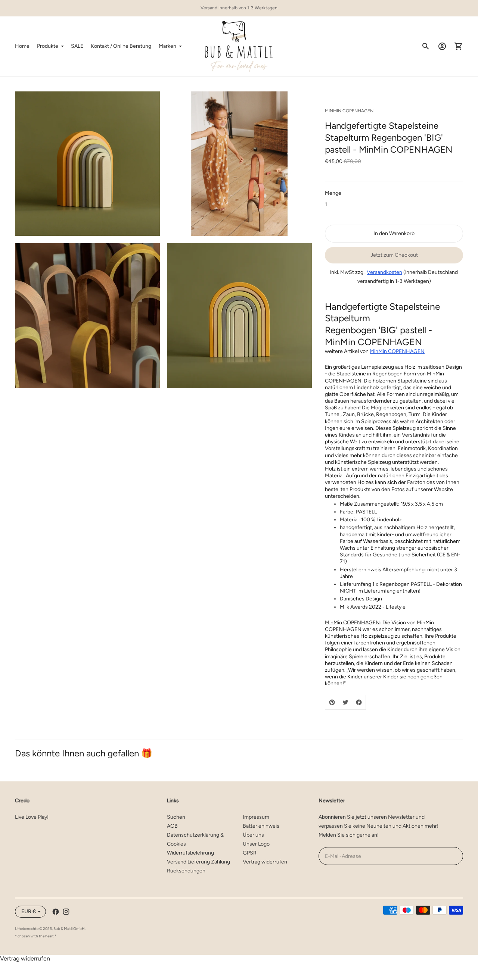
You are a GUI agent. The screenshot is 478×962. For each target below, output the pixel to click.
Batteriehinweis (261, 826)
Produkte (47, 46)
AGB (172, 826)
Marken (167, 46)
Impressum (256, 817)
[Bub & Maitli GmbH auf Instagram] (66, 911)
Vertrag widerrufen (265, 862)
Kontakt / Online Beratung (121, 46)
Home (22, 46)
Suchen (176, 817)
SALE (77, 46)
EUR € (28, 911)
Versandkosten (384, 272)
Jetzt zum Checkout (394, 255)
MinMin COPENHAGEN (397, 351)
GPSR (250, 853)
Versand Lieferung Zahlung (198, 862)
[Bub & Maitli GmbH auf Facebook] (55, 911)
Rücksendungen (186, 871)
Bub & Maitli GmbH (69, 928)
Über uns (253, 835)
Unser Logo (256, 844)
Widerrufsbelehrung (190, 853)
